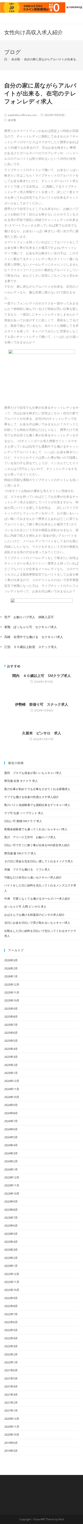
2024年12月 (11, 1081)
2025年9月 (11, 1009)
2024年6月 (11, 1129)
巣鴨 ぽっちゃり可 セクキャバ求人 (30, 627)
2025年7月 (11, 1025)
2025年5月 (11, 1041)
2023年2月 (11, 1258)
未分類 (12, 120)
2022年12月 (11, 1274)
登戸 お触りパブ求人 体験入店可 (29, 617)
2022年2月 (11, 1354)
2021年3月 (11, 1395)
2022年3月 (11, 1346)
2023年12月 (11, 1177)
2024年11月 (11, 1089)
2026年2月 (11, 968)
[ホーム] (5, 59)
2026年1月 (11, 976)
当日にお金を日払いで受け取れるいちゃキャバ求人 (37, 923)
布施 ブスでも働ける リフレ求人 (27, 869)
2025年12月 (11, 984)
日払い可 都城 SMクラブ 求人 (23, 821)
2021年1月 (11, 1410)
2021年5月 (11, 1378)
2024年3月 (11, 1153)
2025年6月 (11, 1033)
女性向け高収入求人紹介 (33, 32)
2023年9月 (11, 1201)
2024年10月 (11, 1097)
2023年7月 (11, 1218)
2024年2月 (11, 1161)
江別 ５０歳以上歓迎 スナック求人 (30, 647)
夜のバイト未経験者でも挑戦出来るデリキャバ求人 (37, 805)
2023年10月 (11, 1193)
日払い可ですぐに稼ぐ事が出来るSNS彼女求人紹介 (37, 845)
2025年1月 (11, 1073)
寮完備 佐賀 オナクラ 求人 (21, 781)
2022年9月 (11, 1298)
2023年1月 (11, 1266)
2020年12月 (11, 1419)
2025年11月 (11, 992)
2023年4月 (11, 1242)
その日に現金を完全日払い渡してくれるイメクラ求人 (38, 861)
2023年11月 (11, 1185)
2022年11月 (11, 1282)
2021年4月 (11, 1386)
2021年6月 (11, 1370)
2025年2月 (11, 1065)
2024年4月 (11, 1145)
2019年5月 (11, 1451)
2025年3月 (11, 1057)
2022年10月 (11, 1290)
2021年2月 (11, 1402)
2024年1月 (11, 1169)
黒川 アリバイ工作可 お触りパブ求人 (30, 837)
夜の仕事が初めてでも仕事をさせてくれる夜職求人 (37, 789)
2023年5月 (11, 1234)
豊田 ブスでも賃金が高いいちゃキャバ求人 (33, 773)
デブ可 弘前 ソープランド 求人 (24, 813)
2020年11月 (11, 1427)
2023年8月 (11, 1210)
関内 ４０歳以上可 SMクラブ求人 (41, 675)
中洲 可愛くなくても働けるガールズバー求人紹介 (37, 899)
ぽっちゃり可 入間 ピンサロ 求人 (25, 906)
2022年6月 (11, 1322)
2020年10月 (11, 1435)
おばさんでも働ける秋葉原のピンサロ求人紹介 (34, 915)
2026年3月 (11, 960)
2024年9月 (11, 1105)
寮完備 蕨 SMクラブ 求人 (20, 853)
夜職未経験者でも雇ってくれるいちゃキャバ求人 (36, 829)
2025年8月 (11, 1017)
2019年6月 (11, 1443)
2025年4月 (11, 1049)
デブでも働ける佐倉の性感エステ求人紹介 (31, 797)
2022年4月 (11, 1338)
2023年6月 (11, 1226)
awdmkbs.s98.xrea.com (22, 115)
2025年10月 (11, 1000)
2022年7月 (11, 1314)
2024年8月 (11, 1113)
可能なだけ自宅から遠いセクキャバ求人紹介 (33, 877)
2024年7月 (11, 1121)
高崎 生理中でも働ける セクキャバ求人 (33, 637)
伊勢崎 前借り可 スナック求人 (41, 704)
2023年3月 (11, 1250)
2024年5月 (11, 1137)
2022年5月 (11, 1330)
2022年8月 (11, 1306)
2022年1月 (11, 1362)
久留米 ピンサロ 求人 (41, 733)
